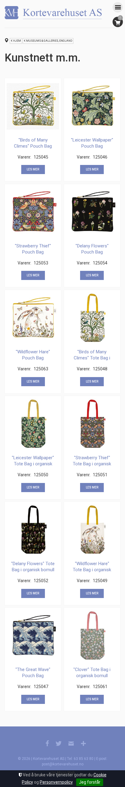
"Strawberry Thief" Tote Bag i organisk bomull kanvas (92, 463)
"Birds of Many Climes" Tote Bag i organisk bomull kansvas (92, 361)
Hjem (17, 40)
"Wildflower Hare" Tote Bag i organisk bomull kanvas (92, 569)
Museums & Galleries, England (49, 40)
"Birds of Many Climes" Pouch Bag (33, 143)
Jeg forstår (89, 782)
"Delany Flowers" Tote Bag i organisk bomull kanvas (33, 569)
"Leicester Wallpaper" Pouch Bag (92, 143)
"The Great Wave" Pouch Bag (32, 672)
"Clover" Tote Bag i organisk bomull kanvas (91, 675)
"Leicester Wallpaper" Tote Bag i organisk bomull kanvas (33, 463)
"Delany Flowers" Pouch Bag (92, 249)
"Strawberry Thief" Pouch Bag (33, 249)
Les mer (33, 169)
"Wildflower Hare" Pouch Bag (33, 355)
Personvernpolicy (56, 782)
